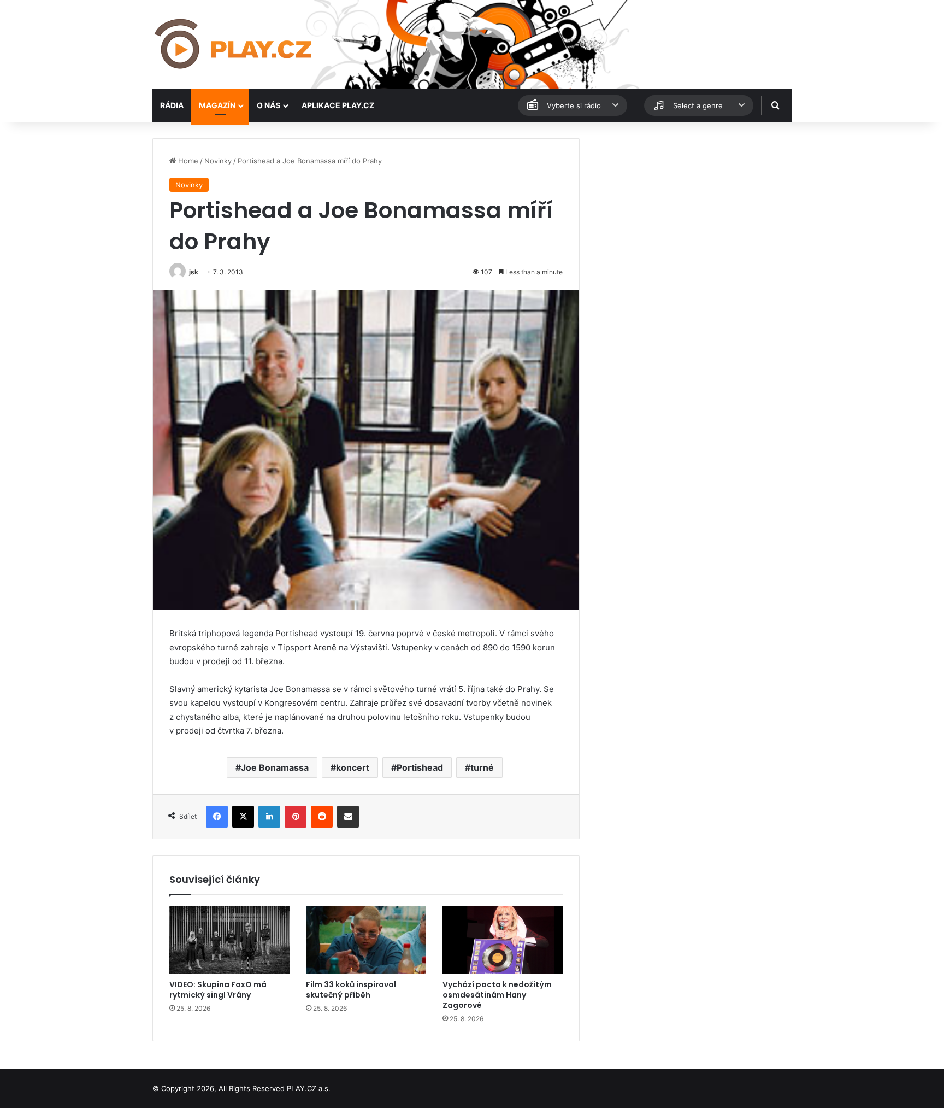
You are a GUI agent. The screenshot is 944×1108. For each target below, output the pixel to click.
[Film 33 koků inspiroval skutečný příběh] (366, 940)
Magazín (217, 105)
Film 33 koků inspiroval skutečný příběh (351, 989)
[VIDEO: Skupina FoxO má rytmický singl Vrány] (229, 940)
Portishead (420, 767)
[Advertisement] (690, 214)
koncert (352, 767)
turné (482, 767)
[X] (243, 817)
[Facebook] (217, 817)
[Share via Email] (348, 817)
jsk (193, 272)
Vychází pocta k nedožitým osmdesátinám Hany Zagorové (497, 995)
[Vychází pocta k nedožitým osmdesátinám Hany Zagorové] (502, 940)
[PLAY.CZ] (234, 44)
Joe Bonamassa (275, 767)
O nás (268, 105)
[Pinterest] (295, 817)
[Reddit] (322, 817)
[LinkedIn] (269, 817)
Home (187, 160)
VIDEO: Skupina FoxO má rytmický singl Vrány (218, 989)
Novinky (218, 160)
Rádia (172, 105)
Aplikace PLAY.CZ (338, 105)
